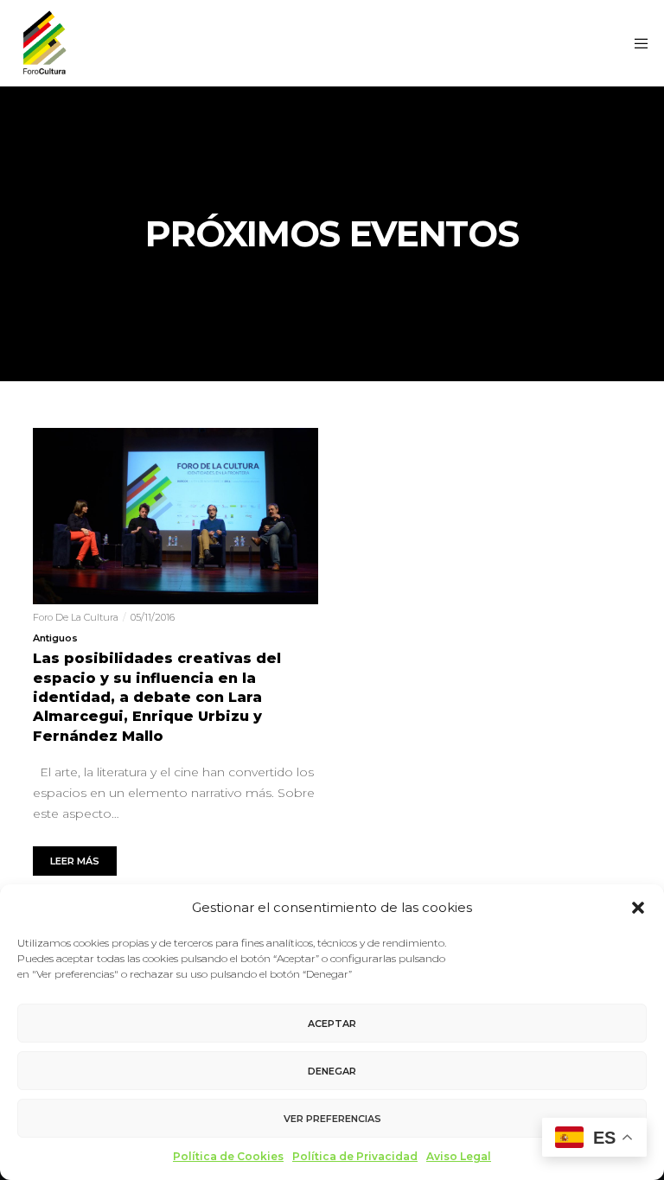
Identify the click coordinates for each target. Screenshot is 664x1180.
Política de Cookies (228, 1156)
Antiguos (55, 638)
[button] (638, 907)
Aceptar (332, 1023)
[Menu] (635, 43)
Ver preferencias (332, 1119)
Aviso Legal (458, 1156)
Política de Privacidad (355, 1156)
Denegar (332, 1071)
